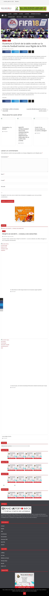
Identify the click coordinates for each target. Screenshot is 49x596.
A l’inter (27, 13)
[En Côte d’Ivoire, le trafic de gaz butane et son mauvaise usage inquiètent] (5, 290)
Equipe (2, 528)
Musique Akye (11, 16)
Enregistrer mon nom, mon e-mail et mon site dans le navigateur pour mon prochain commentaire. (21, 196)
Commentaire (4, 157)
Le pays (9, 40)
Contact (2, 526)
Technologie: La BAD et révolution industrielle (11, 110)
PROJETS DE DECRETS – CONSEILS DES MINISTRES (19, 234)
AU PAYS (21, 13)
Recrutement (4, 536)
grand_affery (11, 48)
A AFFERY (15, 13)
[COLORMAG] (16, 507)
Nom (2, 174)
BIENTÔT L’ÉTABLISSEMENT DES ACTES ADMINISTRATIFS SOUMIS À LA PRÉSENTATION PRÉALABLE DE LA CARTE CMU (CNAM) (24, 133)
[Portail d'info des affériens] (2, 15)
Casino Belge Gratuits (6, 436)
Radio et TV (3, 566)
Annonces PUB (4, 539)
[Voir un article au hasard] (46, 15)
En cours (4, 40)
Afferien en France (5, 558)
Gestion (2, 544)
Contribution (4, 534)
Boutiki (25, 16)
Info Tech (19, 16)
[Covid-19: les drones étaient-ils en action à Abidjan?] (41, 118)
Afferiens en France (36, 13)
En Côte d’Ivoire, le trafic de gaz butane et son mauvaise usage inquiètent (26, 289)
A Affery (2, 552)
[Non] (47, 592)
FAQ (2, 531)
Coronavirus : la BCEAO (6, 128)
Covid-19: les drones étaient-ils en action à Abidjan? (41, 128)
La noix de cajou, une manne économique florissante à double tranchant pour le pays (28, 385)
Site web (3, 186)
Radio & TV (31, 16)
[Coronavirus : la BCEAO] (8, 118)
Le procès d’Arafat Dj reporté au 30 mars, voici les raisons (36, 110)
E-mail (3, 180)
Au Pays (2, 555)
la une (9, 13)
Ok (24, 593)
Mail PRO (3, 542)
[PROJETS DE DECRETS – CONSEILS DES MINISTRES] (24, 228)
